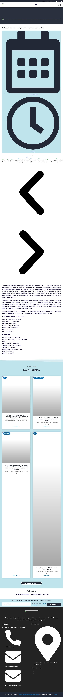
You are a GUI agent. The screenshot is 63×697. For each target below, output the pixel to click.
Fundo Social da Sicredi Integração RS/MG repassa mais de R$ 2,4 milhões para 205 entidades (47, 419)
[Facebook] (56, 1)
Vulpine (56, 694)
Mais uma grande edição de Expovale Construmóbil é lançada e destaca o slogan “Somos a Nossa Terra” (16, 417)
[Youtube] (62, 1)
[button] (36, 5)
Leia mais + (16, 427)
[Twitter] (59, 1)
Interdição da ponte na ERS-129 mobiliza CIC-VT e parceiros (46, 568)
